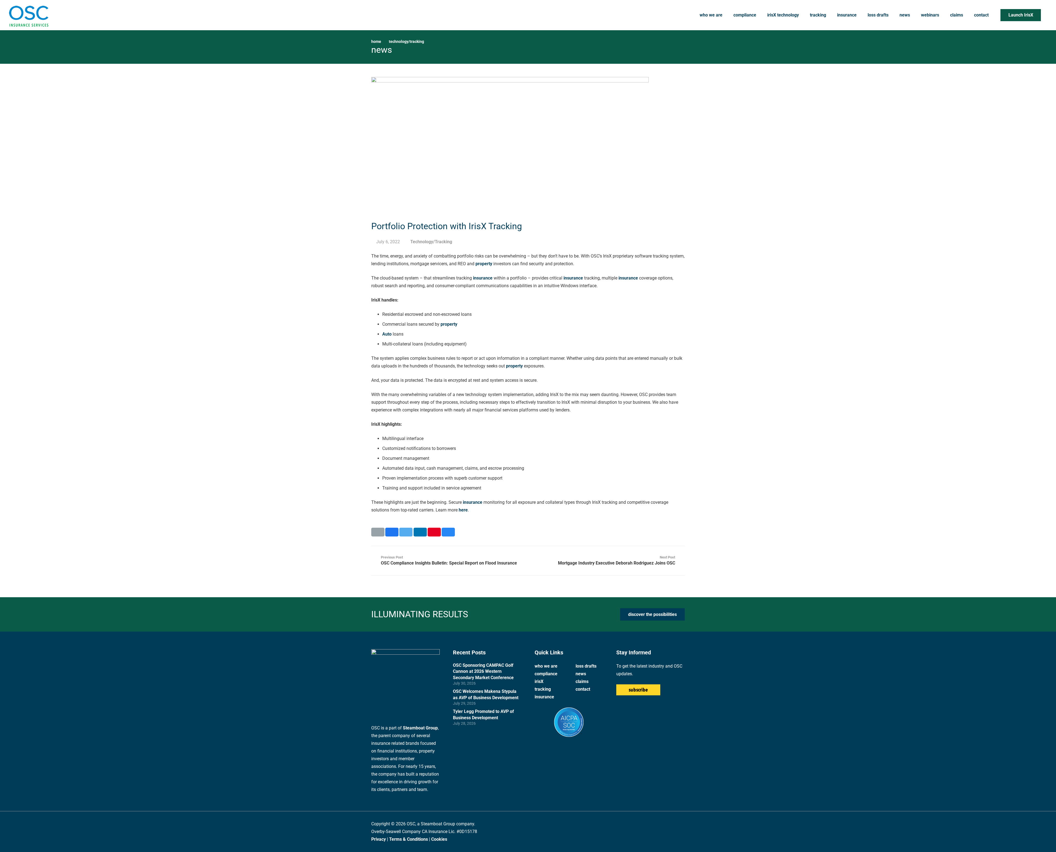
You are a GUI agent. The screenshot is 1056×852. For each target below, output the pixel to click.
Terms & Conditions (408, 839)
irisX (539, 681)
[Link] (29, 15)
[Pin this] (434, 532)
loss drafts (586, 666)
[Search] (1046, 15)
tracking (543, 689)
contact (583, 689)
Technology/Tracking (406, 41)
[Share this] (391, 532)
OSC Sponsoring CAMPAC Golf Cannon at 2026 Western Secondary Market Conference (483, 671)
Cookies (439, 839)
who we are (546, 666)
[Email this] (377, 532)
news (581, 673)
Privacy (378, 839)
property (483, 263)
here (463, 510)
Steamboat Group (420, 728)
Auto (387, 334)
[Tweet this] (406, 532)
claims (582, 681)
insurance (483, 278)
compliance (546, 673)
